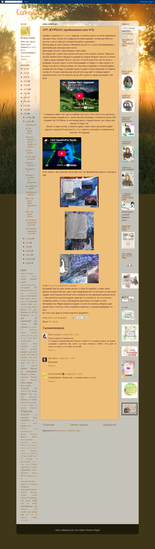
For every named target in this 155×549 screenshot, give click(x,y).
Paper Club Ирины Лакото (29, 214)
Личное (24, 368)
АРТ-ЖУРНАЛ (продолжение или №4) (31, 222)
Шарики (28, 501)
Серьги (23, 448)
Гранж (30, 304)
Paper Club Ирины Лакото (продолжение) (31, 203)
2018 (25, 85)
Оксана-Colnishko (54, 374)
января (28, 263)
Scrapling (34, 517)
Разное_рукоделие (27, 440)
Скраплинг (33, 451)
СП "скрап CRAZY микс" (29, 456)
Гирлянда (24, 304)
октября (29, 239)
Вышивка (34, 302)
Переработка (25, 420)
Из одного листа (26, 338)
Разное (34, 437)
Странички (25, 470)
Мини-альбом (26, 386)
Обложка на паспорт (29, 400)
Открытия (33, 408)
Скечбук (28, 448)
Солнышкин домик (41, 12)
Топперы (29, 476)
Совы (32, 453)
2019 (25, 81)
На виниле (32, 391)
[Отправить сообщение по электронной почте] (72, 318)
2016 (25, 94)
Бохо (22, 299)
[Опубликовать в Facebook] (84, 318)
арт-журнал (66, 36)
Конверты (34, 349)
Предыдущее (109, 424)
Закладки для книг (26, 335)
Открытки (26, 411)
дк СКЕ (31, 312)
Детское (23, 310)
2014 (25, 102)
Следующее (48, 424)
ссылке (78, 129)
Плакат (35, 423)
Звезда (35, 335)
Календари (24, 346)
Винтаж (34, 299)
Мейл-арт (34, 380)
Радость (23, 437)
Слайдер (23, 453)
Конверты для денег (29, 352)
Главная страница (79, 424)
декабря (29, 118)
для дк (34, 315)
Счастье (34, 470)
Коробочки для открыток (29, 360)
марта (28, 255)
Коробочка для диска (29, 357)
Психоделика (33, 434)
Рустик (29, 445)
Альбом (23, 279)
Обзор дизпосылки (29, 397)
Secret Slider (24, 520)
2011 (25, 114)
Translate (130, 34)
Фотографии (33, 484)
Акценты (34, 276)
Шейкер (34, 503)
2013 (25, 106)
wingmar (82, 530)
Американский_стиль (28, 285)
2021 (25, 73)
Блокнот (34, 296)
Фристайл (33, 492)
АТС (35, 288)
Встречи (27, 302)
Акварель (23, 276)
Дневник (23, 333)
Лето (28, 363)
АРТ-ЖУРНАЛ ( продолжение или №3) (31, 231)
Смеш (28, 453)
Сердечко (34, 445)
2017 (25, 90)
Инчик (35, 344)
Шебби (34, 501)
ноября (28, 122)
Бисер (28, 296)
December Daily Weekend (29, 512)
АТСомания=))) (30, 125)
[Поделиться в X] (82, 318)
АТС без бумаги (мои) (29, 131)
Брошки (28, 299)
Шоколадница (27, 506)
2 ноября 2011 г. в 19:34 (66, 358)
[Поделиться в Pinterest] (86, 318)
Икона (35, 338)
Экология (24, 509)
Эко (35, 506)
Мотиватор (25, 389)
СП (36, 453)
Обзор (35, 394)
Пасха (35, 418)
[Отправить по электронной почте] (77, 318)
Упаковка (24, 484)
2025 (25, 69)
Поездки (23, 434)
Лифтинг (34, 366)
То (24, 476)
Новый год (26, 394)
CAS (35, 509)
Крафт (23, 363)
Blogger (97, 530)
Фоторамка (25, 487)
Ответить (51, 350)
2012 (25, 110)
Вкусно (23, 302)
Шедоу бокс (25, 503)
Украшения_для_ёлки (28, 481)
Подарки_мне (26, 426)
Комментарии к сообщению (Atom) (67, 431)
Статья (27, 464)
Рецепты (23, 445)
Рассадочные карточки (29, 442)
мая (27, 247)
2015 (25, 98)
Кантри (35, 346)
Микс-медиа (26, 383)
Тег (22, 476)
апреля (28, 251)
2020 (25, 77)
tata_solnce (52, 358)
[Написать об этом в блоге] (80, 318)
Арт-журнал (53, 322)
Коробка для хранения (29, 355)
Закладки (34, 333)
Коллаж (23, 349)
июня (28, 243)
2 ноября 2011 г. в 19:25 (70, 335)
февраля (29, 259)
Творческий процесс (29, 473)
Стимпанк (33, 467)
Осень (25, 405)
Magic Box (25, 515)
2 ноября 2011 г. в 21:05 (73, 374)
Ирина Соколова (54, 335)
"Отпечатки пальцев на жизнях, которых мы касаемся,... (30, 142)
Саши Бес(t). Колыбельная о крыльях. (62, 286)
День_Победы (32, 307)
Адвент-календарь (27, 273)
